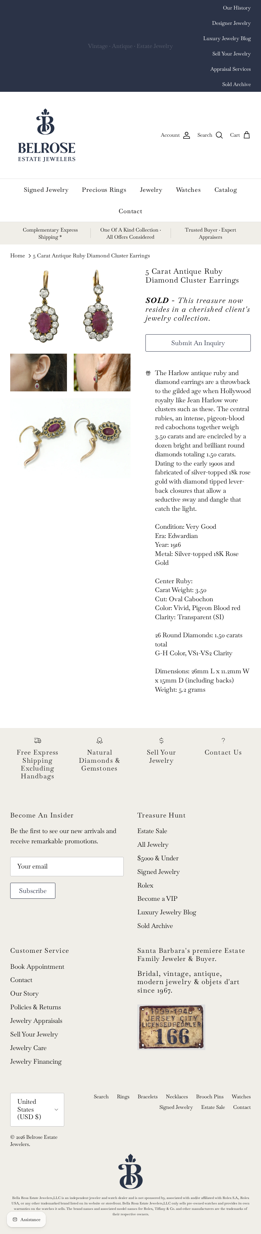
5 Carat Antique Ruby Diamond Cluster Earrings (91, 255)
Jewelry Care (28, 1048)
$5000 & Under (157, 858)
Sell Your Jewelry (231, 53)
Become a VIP (157, 898)
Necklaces (177, 1096)
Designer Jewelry (231, 23)
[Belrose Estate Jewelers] (46, 135)
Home (17, 255)
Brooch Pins (210, 1096)
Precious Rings (104, 189)
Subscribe (33, 890)
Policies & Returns (35, 1007)
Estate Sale (152, 831)
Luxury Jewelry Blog (227, 38)
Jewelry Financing (36, 1061)
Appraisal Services (230, 69)
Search (101, 1096)
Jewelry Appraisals (36, 1020)
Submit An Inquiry (198, 343)
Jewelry (151, 189)
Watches (188, 189)
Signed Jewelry (46, 189)
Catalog (225, 189)
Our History (237, 7)
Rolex (145, 885)
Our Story (24, 993)
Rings (123, 1096)
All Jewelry (153, 844)
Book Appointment (37, 966)
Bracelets (148, 1096)
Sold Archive (236, 84)
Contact (130, 211)
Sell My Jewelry (143, 46)
